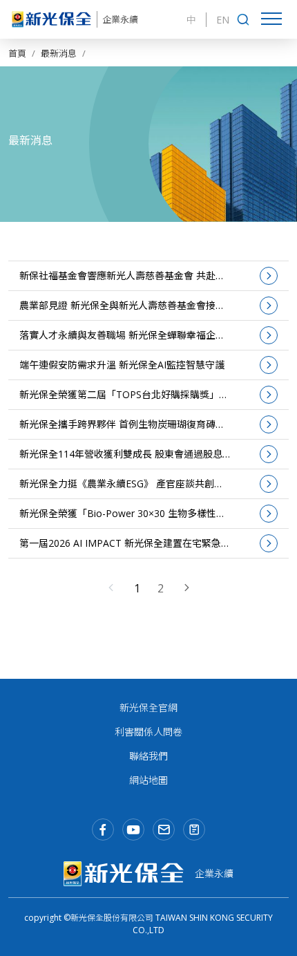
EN (222, 19)
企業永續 (120, 19)
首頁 (17, 53)
